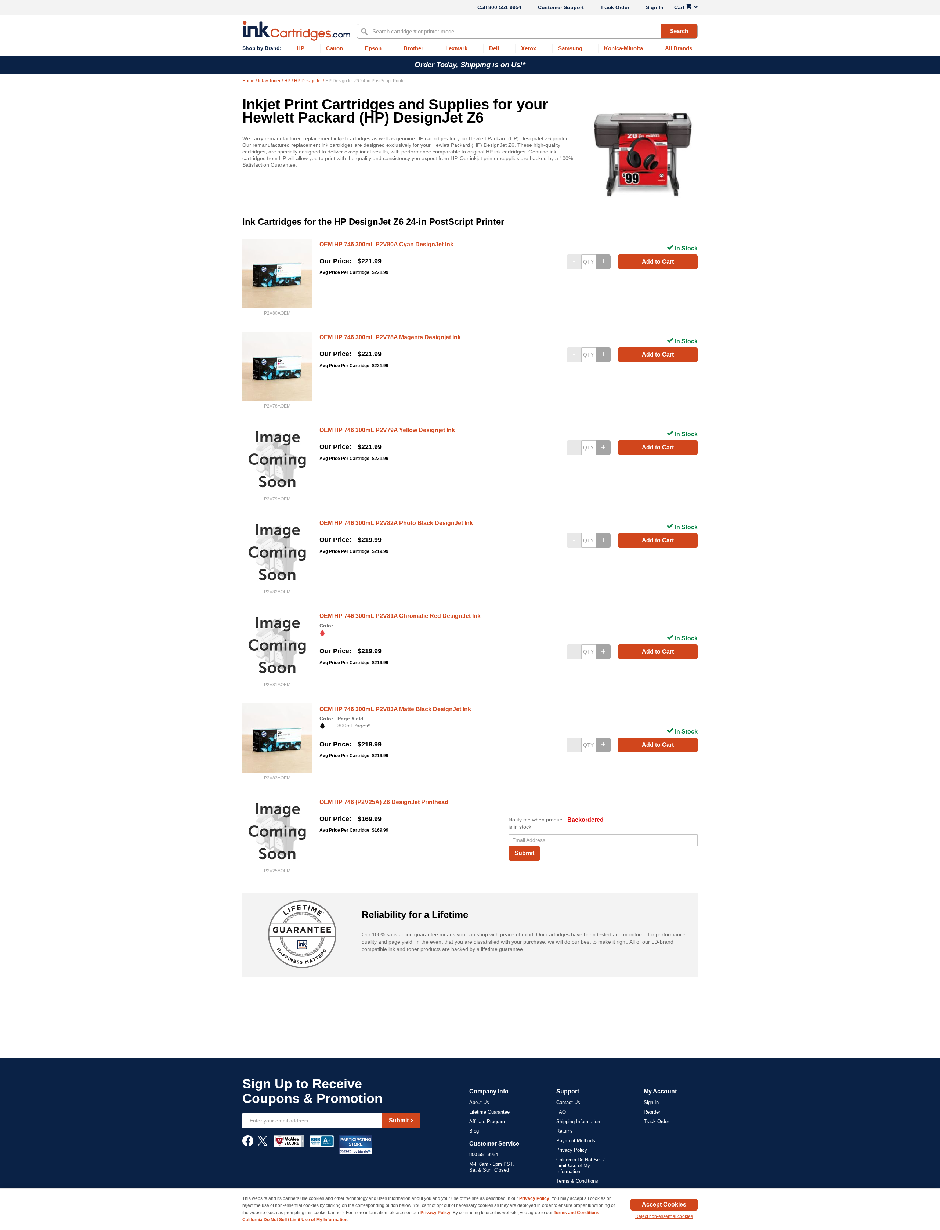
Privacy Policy (571, 1150)
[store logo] (296, 31)
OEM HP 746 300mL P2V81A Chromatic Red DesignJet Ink (400, 616)
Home (249, 80)
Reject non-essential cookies (664, 1216)
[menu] (470, 48)
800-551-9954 (504, 7)
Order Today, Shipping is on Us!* (470, 65)
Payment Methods (575, 1140)
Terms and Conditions (576, 1212)
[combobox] (527, 31)
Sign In (655, 7)
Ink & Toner (270, 80)
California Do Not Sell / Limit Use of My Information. (295, 1219)
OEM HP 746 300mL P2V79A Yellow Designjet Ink (387, 430)
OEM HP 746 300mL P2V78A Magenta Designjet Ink (390, 337)
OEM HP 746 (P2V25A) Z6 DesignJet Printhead (383, 802)
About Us (479, 1102)
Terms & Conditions (577, 1181)
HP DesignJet (308, 80)
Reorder (652, 1112)
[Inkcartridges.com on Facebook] (247, 1144)
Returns (564, 1131)
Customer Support (561, 7)
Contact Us (568, 1102)
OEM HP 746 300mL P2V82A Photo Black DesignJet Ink (396, 523)
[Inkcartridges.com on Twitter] (262, 1144)
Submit (524, 853)
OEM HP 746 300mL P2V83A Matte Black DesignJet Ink (395, 709)
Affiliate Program (487, 1121)
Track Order (614, 7)
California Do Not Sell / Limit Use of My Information (580, 1165)
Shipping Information (578, 1121)
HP (288, 80)
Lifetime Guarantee (489, 1112)
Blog (474, 1131)
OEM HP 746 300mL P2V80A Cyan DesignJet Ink (386, 244)
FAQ (561, 1112)
